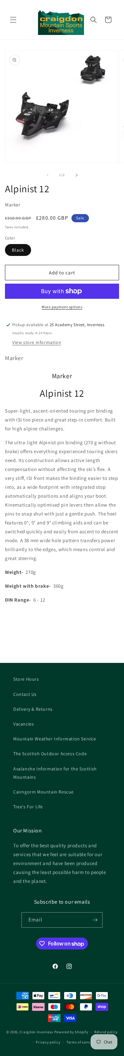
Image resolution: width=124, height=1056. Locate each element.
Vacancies (23, 724)
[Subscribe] (95, 920)
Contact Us (25, 694)
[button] (13, 20)
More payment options (62, 306)
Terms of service (80, 1042)
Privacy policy (48, 1042)
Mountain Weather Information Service (54, 739)
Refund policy (106, 1032)
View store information (36, 342)
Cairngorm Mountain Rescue (43, 792)
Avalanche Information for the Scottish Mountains (55, 773)
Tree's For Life (28, 807)
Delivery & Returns (33, 709)
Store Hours (26, 679)
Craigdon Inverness (36, 1032)
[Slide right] (76, 175)
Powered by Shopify (71, 1032)
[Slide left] (47, 175)
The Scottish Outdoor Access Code (50, 754)
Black (18, 250)
